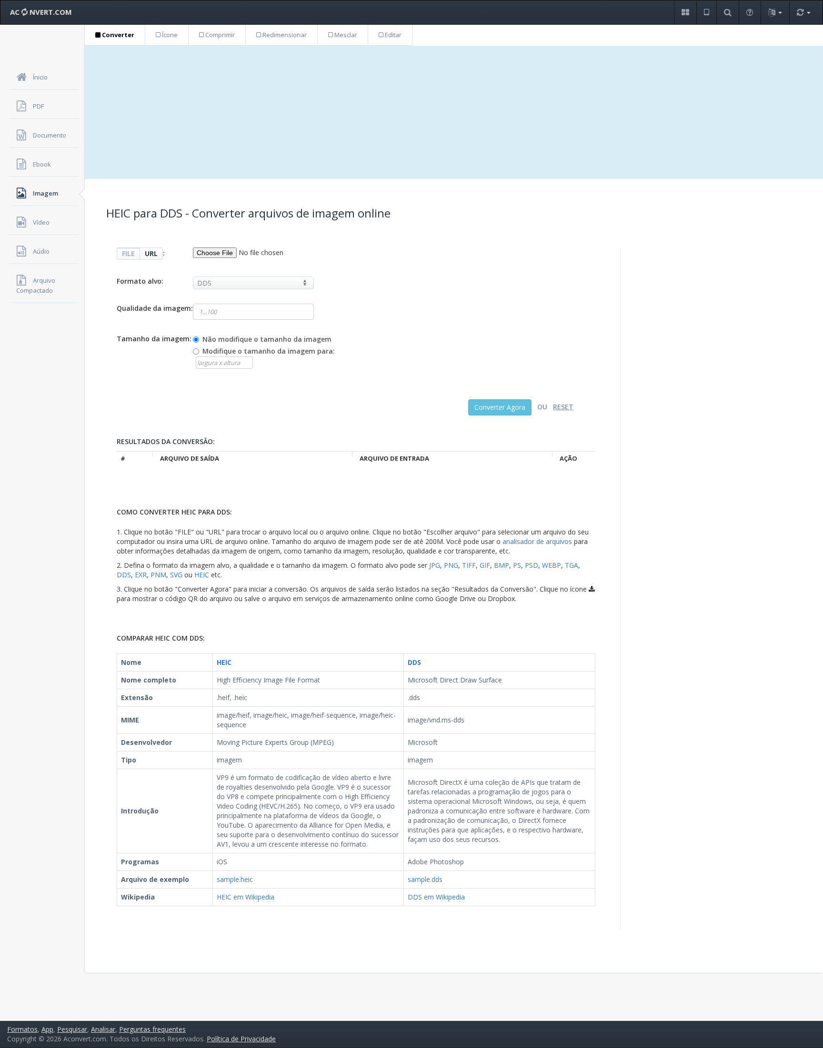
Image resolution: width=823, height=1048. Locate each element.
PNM (158, 574)
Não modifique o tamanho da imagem (266, 339)
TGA (571, 565)
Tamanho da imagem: (154, 338)
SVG (176, 574)
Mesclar (345, 34)
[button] (685, 12)
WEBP (551, 565)
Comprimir (219, 34)
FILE (128, 253)
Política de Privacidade (241, 1038)
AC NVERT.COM (41, 12)
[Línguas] (775, 12)
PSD (531, 565)
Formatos (22, 1029)
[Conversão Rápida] (803, 12)
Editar (392, 34)
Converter (117, 34)
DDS (124, 574)
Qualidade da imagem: (155, 308)
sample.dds (425, 879)
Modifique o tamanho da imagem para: (268, 351)
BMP (501, 565)
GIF (485, 565)
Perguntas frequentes (152, 1029)
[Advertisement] (454, 112)
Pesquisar (72, 1029)
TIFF (469, 565)
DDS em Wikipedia (436, 896)
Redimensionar (284, 34)
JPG (434, 565)
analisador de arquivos (537, 541)
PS (517, 565)
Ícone (169, 34)
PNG (451, 565)
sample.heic (235, 879)
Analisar (103, 1029)
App (47, 1029)
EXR (141, 574)
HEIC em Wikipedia (245, 896)
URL (151, 253)
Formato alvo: (140, 281)
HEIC (201, 574)
